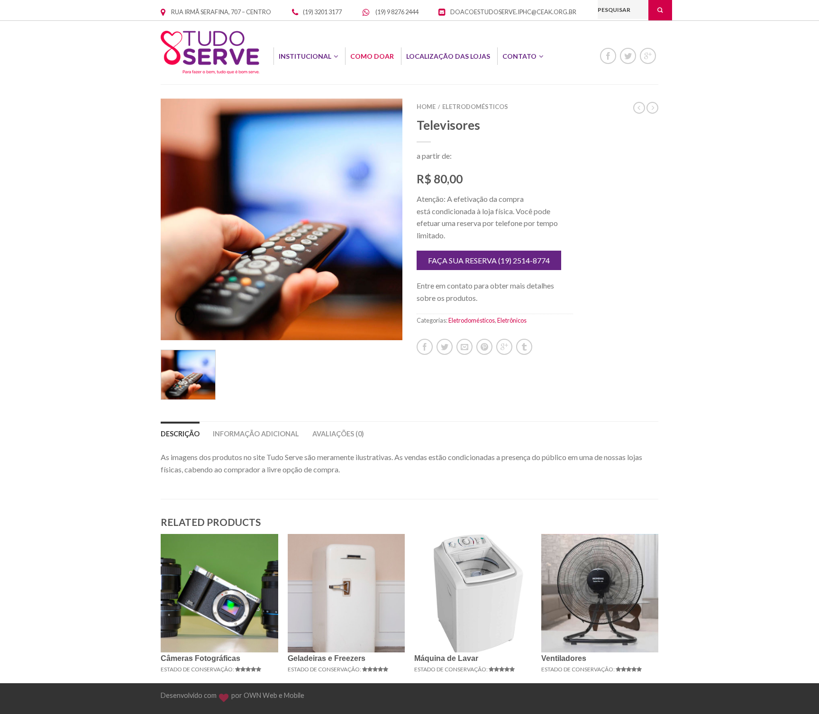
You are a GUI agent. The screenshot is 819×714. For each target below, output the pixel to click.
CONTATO (519, 56)
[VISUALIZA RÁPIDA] (219, 593)
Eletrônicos (512, 320)
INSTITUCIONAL (305, 56)
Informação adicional (256, 434)
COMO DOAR (372, 56)
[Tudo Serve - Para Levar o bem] (210, 52)
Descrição (180, 434)
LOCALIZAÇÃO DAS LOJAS (448, 56)
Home (426, 106)
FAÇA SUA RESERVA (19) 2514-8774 (489, 260)
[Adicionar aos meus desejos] (378, 122)
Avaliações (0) (338, 434)
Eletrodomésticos (475, 106)
